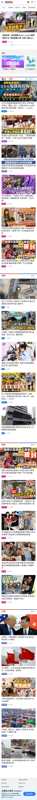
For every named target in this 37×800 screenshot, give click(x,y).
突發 (3, 433)
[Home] (8, 2)
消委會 (24, 7)
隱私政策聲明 (5, 786)
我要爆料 (21, 786)
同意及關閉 (29, 794)
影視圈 (4, 41)
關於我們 (4, 783)
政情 (3, 338)
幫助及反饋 (22, 783)
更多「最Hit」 (29, 79)
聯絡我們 (4, 779)
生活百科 (4, 141)
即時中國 (4, 674)
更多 (32, 276)
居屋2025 (17, 7)
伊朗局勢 (10, 7)
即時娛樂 (4, 507)
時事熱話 (4, 111)
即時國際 (4, 171)
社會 (3, 307)
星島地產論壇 (31, 7)
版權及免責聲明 (23, 779)
